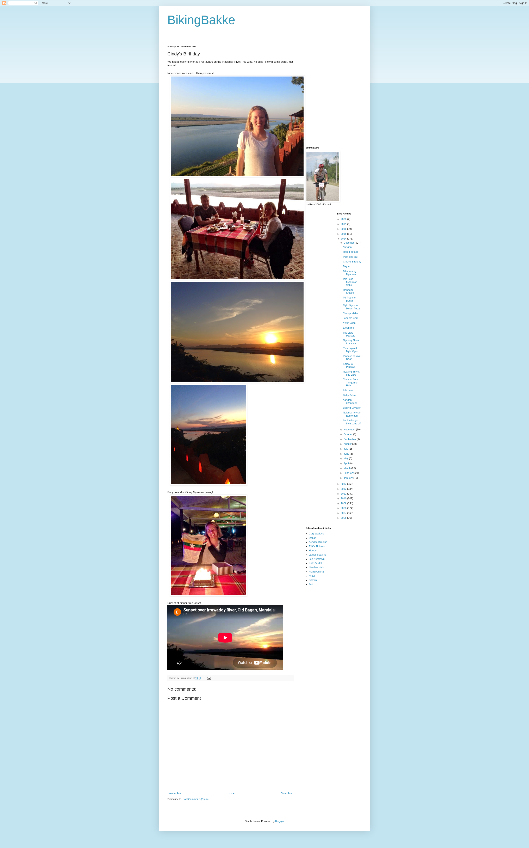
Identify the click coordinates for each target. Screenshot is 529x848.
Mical (312, 575)
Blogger (279, 821)
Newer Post (174, 793)
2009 (344, 503)
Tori (311, 584)
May (346, 458)
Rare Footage (351, 251)
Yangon (347, 247)
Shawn (313, 580)
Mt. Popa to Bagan (349, 299)
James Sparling (317, 554)
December (350, 242)
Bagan (346, 266)
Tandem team (350, 318)
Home (231, 793)
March (347, 468)
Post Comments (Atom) (196, 799)
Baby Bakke (349, 395)
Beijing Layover (352, 407)
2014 (344, 238)
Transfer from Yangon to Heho (350, 382)
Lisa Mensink (316, 567)
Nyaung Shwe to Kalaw (351, 342)
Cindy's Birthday (352, 261)
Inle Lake (348, 390)
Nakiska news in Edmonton (352, 414)
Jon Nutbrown (317, 559)
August (348, 444)
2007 (344, 513)
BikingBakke (201, 20)
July (346, 448)
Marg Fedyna (316, 571)
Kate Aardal (315, 563)
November (350, 429)
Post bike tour (350, 256)
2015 (344, 233)
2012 (344, 488)
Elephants (348, 327)
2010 (344, 498)
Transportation (351, 313)
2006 (344, 517)
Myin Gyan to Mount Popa (351, 307)
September (350, 439)
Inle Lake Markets (349, 334)
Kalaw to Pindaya (349, 365)
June (347, 453)
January (348, 478)
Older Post (286, 793)
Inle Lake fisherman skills (350, 282)
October (348, 434)
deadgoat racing (318, 542)
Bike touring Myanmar (350, 273)
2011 (344, 493)
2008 (344, 508)
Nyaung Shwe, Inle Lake (351, 373)
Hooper (313, 550)
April (346, 463)
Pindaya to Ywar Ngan (352, 358)
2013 (344, 484)
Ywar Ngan (349, 323)
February (349, 473)
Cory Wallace (316, 533)
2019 (344, 224)
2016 (344, 229)
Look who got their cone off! (352, 422)
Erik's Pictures (317, 546)
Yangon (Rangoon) (350, 401)
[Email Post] (208, 678)
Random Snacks (348, 291)
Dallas (312, 538)
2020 (344, 219)
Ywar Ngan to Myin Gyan (350, 350)
